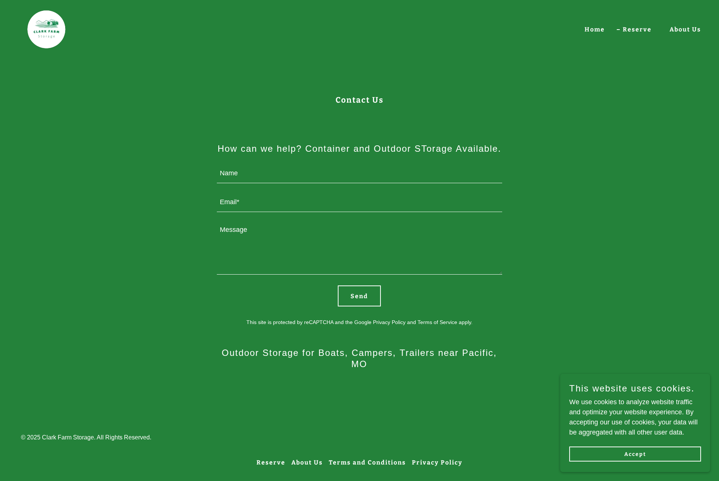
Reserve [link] (637, 29)
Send (359, 296)
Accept (635, 454)
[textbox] (360, 173)
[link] (44, 28)
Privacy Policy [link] (389, 322)
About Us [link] (685, 29)
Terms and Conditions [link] (367, 462)
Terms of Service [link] (437, 322)
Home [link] (595, 29)
